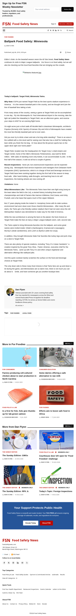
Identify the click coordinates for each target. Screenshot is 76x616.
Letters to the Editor (59, 589)
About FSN (46, 523)
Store (38, 604)
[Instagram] (53, 30)
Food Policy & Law (9, 407)
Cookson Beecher (48, 379)
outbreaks (55, 575)
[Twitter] (50, 30)
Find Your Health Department (12, 589)
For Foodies (9, 37)
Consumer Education (47, 369)
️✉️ (5, 554)
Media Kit (32, 604)
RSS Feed (19, 593)
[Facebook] (48, 30)
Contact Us (13, 604)
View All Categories (8, 578)
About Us (5, 604)
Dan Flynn (10, 46)
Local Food (26, 313)
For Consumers (8, 369)
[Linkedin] (56, 30)
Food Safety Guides (22, 575)
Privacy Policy (23, 604)
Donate (44, 604)
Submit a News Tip (8, 593)
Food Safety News (40, 613)
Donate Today (30, 523)
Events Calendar (45, 589)
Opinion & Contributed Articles (40, 575)
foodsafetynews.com (9, 544)
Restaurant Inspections (31, 589)
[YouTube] (58, 30)
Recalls (62, 575)
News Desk (45, 417)
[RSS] (61, 30)
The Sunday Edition (9, 452)
